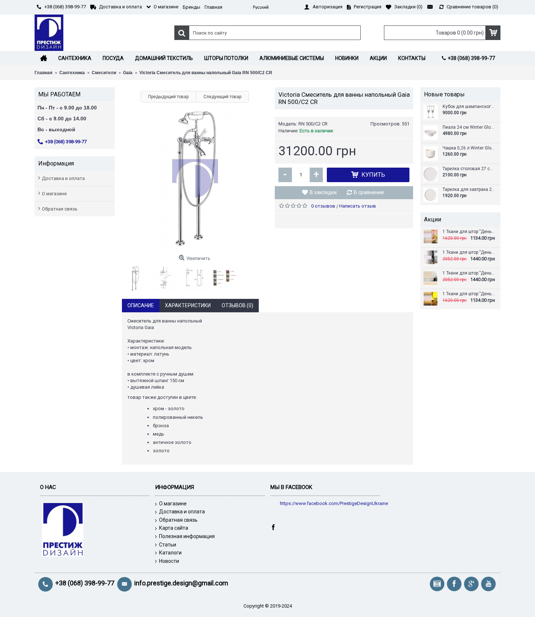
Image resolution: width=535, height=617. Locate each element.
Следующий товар (222, 96)
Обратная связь (60, 209)
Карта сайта (173, 528)
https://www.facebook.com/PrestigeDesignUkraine (334, 503)
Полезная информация (187, 536)
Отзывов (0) (237, 305)
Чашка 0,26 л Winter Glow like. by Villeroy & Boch (469, 148)
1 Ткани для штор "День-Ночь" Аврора (469, 231)
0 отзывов (323, 206)
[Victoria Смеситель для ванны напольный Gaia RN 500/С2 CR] (195, 179)
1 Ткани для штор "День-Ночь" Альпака (469, 252)
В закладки (323, 192)
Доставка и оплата (63, 178)
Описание (140, 305)
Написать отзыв (357, 206)
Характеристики (188, 305)
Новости (169, 561)
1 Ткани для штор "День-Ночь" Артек (469, 294)
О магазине (54, 193)
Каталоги (170, 553)
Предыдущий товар (168, 96)
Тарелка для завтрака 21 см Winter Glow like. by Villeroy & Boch (469, 189)
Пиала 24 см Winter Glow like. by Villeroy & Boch (469, 127)
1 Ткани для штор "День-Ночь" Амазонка (469, 273)
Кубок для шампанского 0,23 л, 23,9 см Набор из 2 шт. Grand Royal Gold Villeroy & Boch (469, 106)
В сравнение (369, 192)
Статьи (167, 545)
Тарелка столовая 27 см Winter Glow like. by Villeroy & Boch (469, 169)
